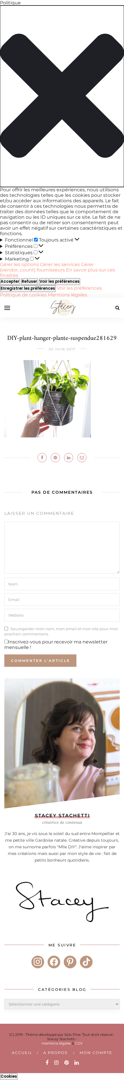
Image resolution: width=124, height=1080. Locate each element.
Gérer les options (19, 264)
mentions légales (56, 1043)
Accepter (10, 281)
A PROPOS (55, 1052)
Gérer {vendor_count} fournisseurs (47, 267)
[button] (62, 96)
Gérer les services (60, 264)
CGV (78, 1043)
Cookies (9, 1076)
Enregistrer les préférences (28, 288)
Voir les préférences (60, 281)
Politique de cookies (24, 294)
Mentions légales (67, 294)
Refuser (29, 281)
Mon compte (96, 1052)
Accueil (22, 1052)
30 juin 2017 (62, 349)
